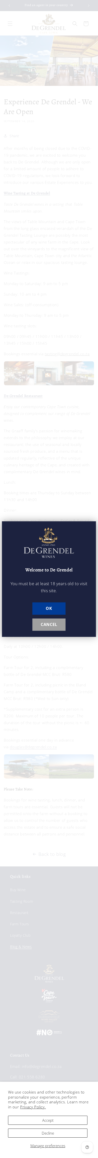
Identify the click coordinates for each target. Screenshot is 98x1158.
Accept (48, 1120)
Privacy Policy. (33, 1106)
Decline (48, 1133)
